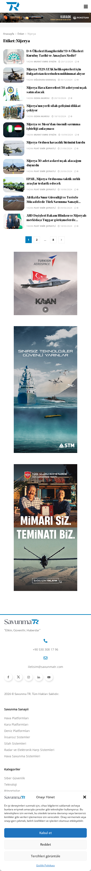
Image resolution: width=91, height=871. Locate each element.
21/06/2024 (66, 148)
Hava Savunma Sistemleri (22, 756)
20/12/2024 (66, 61)
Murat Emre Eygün (45, 61)
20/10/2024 (60, 98)
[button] (85, 797)
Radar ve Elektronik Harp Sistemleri (29, 750)
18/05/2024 (66, 225)
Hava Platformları (16, 718)
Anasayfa (8, 34)
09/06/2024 (66, 207)
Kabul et (45, 833)
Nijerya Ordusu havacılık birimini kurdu (55, 142)
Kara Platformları (16, 724)
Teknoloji (10, 784)
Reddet (45, 844)
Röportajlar (12, 791)
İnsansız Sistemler (17, 737)
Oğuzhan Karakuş (45, 79)
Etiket (21, 34)
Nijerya (32, 34)
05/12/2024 (66, 79)
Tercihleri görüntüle (45, 856)
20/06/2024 (66, 171)
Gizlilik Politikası (45, 865)
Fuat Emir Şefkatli (45, 148)
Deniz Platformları (17, 731)
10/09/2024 (66, 134)
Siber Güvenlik (14, 778)
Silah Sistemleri (15, 743)
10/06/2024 (66, 189)
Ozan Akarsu (42, 98)
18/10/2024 (60, 116)
